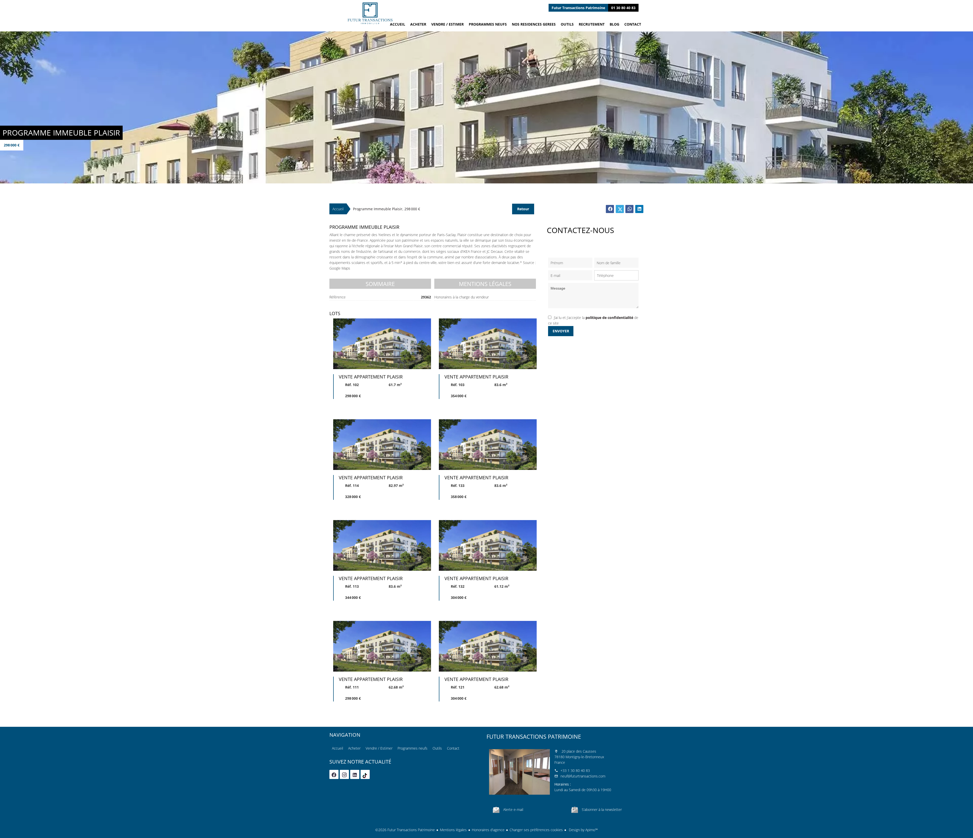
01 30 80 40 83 (623, 7)
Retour (523, 208)
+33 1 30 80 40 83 (575, 770)
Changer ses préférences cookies (536, 829)
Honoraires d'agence (488, 829)
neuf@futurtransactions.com (582, 776)
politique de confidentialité (609, 317)
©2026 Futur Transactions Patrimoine (405, 829)
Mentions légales (453, 829)
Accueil (370, 13)
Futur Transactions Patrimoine (533, 736)
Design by (583, 829)
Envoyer (561, 331)
